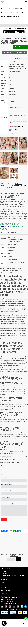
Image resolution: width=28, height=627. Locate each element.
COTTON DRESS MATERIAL (17, 186)
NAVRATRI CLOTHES (18, 8)
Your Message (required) (7, 504)
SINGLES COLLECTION (13, 16)
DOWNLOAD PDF (21, 52)
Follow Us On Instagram (17, 126)
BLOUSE (3, 12)
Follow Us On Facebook (17, 129)
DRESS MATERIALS (8, 187)
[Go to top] (24, 623)
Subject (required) (5, 497)
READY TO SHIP (5, 8)
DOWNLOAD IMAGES (9, 52)
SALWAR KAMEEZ (19, 12)
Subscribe (18, 559)
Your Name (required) (6, 477)
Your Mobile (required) (6, 484)
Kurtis (3, 16)
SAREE (10, 12)
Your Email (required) (6, 490)
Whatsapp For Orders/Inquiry (20, 47)
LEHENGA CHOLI (6, 20)
